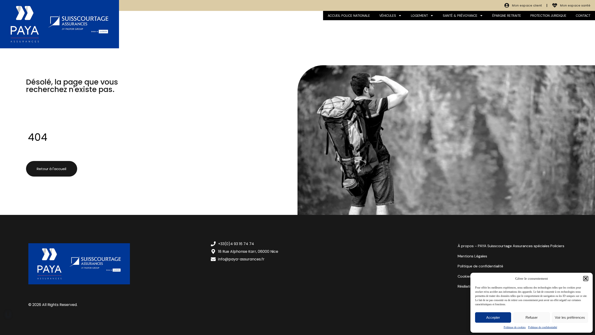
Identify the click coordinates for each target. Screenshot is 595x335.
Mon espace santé (575, 5)
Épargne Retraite (506, 15)
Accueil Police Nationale (349, 15)
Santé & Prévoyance (460, 15)
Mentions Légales (472, 256)
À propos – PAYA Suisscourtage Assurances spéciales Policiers (511, 245)
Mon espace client (527, 5)
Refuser (532, 317)
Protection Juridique (548, 15)
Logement (419, 15)
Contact (583, 15)
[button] (585, 278)
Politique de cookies (515, 327)
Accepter (493, 317)
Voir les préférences (570, 317)
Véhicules (387, 15)
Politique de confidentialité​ (542, 327)
